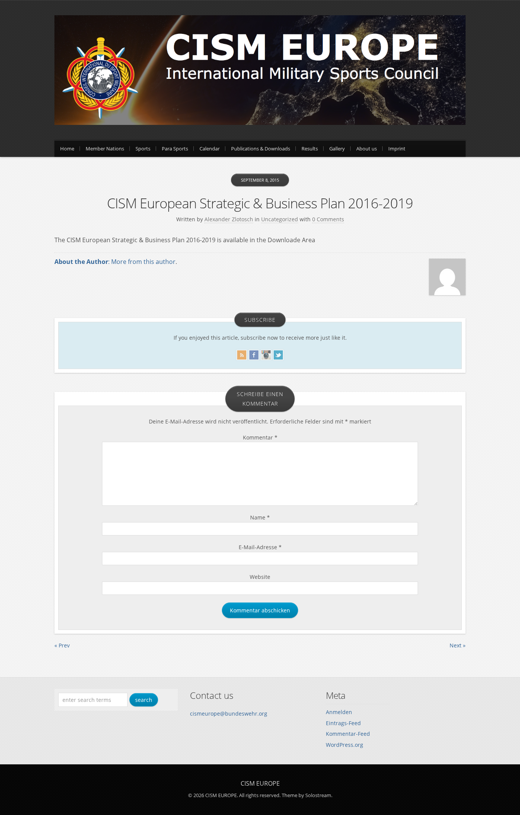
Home (67, 148)
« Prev (62, 645)
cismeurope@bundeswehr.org (228, 713)
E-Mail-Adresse (260, 547)
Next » (458, 645)
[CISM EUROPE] (260, 122)
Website (260, 576)
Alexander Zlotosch (228, 219)
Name (260, 517)
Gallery (337, 148)
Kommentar (260, 437)
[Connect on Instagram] (266, 353)
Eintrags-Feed (343, 723)
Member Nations (105, 148)
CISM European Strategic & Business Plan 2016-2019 (260, 203)
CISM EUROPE (260, 783)
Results (309, 148)
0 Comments (328, 219)
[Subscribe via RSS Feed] (241, 353)
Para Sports (175, 148)
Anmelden (339, 712)
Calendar (209, 148)
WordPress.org (344, 744)
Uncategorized (279, 219)
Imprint (396, 148)
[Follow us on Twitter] (278, 353)
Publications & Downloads (260, 148)
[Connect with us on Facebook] (254, 353)
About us (366, 148)
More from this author (143, 261)
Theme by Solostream (306, 795)
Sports (143, 148)
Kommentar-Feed (348, 733)
